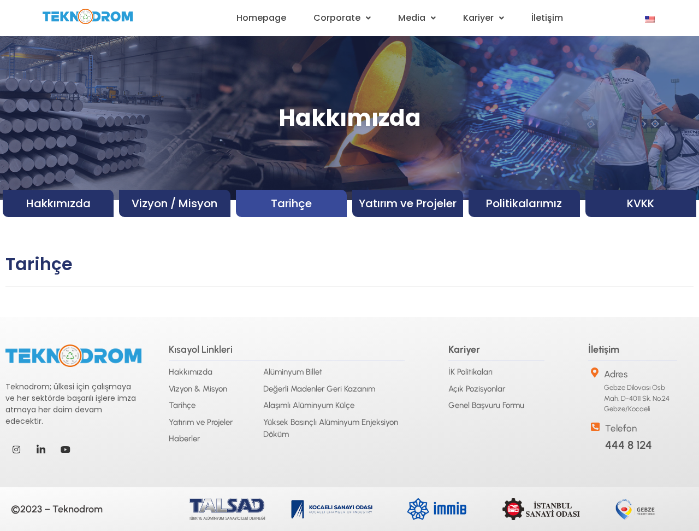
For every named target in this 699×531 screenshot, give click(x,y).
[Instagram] (16, 449)
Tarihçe (291, 203)
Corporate (336, 17)
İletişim (547, 17)
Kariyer (478, 17)
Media (411, 17)
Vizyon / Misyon (174, 203)
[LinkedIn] (41, 449)
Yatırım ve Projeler (408, 203)
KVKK (640, 203)
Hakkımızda (58, 203)
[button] (342, 18)
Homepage (261, 17)
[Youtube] (65, 449)
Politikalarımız (524, 203)
